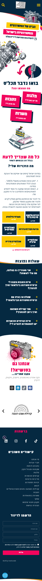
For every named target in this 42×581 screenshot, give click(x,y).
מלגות (36, 472)
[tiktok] (36, 441)
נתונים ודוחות (33, 466)
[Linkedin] (18, 388)
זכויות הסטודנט (32, 482)
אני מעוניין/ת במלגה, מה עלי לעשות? (21, 272)
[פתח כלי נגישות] (4, 437)
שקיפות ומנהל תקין (30, 469)
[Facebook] (30, 388)
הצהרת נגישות (32, 505)
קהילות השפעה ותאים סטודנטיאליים (23, 489)
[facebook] (26, 441)
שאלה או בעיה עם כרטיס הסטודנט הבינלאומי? (21, 299)
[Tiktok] (24, 388)
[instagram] (16, 441)
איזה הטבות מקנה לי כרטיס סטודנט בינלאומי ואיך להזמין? (21, 285)
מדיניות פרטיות (32, 479)
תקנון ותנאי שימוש (31, 502)
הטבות (36, 492)
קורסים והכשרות (32, 475)
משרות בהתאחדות (31, 495)
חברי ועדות (34, 462)
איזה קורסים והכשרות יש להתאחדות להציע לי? (21, 323)
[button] (38, 5)
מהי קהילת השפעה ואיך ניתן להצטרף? (23, 311)
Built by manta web (9, 561)
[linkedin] (6, 441)
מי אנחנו (35, 459)
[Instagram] (12, 388)
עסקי (37, 499)
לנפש (36, 485)
